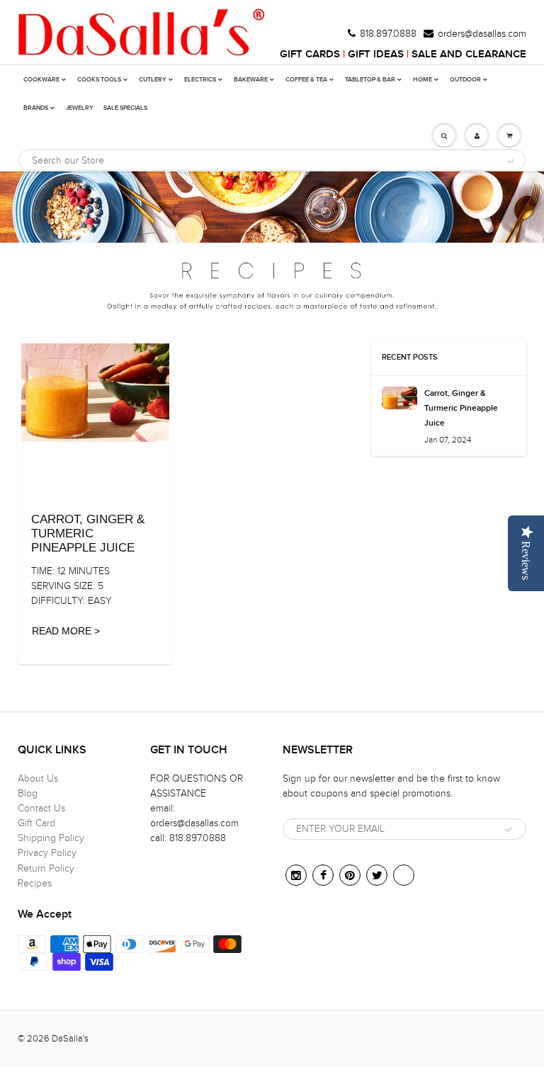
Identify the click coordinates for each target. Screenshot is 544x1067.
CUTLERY (152, 79)
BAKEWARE (251, 79)
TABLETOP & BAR (370, 79)
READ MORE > (66, 631)
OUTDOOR (465, 79)
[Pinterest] (350, 875)
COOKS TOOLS (99, 79)
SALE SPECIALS (125, 108)
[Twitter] (376, 875)
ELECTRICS (200, 79)
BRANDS (35, 108)
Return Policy (46, 868)
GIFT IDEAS (376, 54)
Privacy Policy (47, 853)
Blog (28, 793)
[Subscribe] (509, 829)
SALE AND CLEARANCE (469, 54)
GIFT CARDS (310, 54)
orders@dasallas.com (482, 34)
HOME (422, 79)
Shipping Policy (51, 838)
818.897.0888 (388, 34)
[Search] (509, 160)
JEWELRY (80, 108)
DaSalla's (70, 1038)
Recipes (35, 883)
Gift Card (36, 823)
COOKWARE (41, 79)
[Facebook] (323, 875)
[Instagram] (296, 875)
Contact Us (41, 808)
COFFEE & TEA (306, 79)
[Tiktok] (403, 875)
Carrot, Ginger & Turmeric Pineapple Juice (461, 408)
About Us (38, 778)
